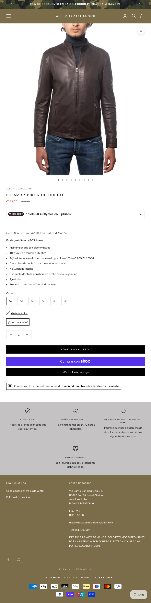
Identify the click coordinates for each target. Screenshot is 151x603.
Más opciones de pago (75, 372)
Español (82, 569)
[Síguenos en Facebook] (8, 559)
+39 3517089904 (79, 529)
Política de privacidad (18, 497)
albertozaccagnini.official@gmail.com (91, 522)
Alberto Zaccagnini (19, 189)
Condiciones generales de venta (25, 490)
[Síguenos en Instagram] (18, 559)
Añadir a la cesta (75, 349)
